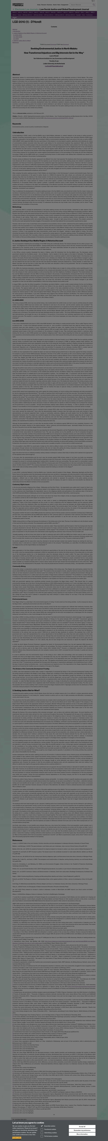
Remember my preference (82, 1130)
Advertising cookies (50, 1133)
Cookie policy (16, 1138)
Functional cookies (50, 1129)
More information (82, 1134)
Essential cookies (49, 1126)
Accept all (82, 1126)
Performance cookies (51, 1136)
